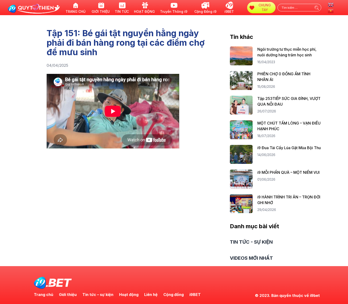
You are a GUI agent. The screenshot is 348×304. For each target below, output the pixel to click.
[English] (331, 4)
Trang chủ (43, 294)
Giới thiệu (68, 294)
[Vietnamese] (331, 10)
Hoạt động (128, 294)
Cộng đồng (173, 294)
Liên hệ (151, 294)
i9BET (195, 294)
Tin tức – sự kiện (97, 294)
